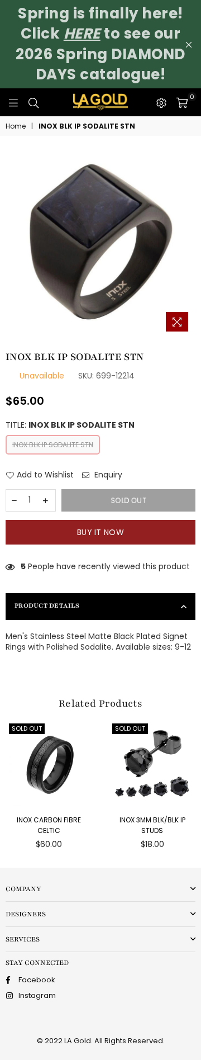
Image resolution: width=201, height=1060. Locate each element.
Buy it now (100, 532)
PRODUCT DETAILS (47, 605)
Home (16, 126)
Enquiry (107, 475)
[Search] (33, 102)
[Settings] (161, 102)
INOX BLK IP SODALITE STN (52, 444)
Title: (70, 425)
